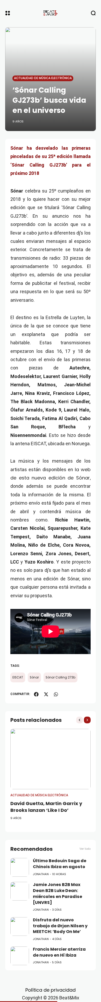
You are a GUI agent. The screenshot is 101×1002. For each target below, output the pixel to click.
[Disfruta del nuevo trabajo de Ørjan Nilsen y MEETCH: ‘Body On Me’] (19, 926)
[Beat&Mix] (50, 13)
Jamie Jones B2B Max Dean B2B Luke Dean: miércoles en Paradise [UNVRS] (57, 893)
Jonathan (41, 874)
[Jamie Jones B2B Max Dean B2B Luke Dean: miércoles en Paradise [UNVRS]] (19, 891)
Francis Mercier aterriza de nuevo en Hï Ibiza (59, 952)
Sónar (34, 677)
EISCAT (17, 677)
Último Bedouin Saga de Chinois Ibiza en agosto (59, 864)
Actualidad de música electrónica (43, 78)
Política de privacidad (50, 990)
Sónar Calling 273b (60, 677)
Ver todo (85, 849)
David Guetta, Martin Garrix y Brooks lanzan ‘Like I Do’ (46, 806)
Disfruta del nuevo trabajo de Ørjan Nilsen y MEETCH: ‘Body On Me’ (60, 926)
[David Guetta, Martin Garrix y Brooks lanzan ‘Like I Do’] (50, 759)
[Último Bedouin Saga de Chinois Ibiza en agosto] (19, 867)
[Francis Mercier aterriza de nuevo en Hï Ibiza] (19, 955)
